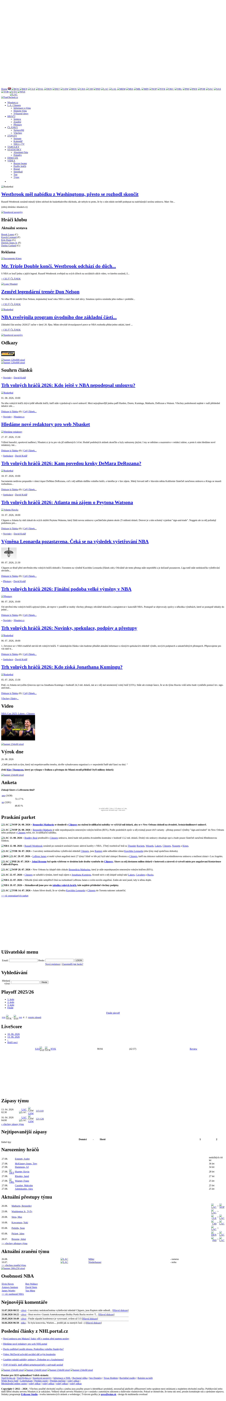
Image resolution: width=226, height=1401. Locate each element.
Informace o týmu (22, 108)
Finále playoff (113, 1013)
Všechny (18, 133)
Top (15, 174)
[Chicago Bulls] (89, 89)
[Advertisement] (93, 22)
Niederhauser (94, 1262)
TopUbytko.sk (8, 1378)
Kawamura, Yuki (20, 1222)
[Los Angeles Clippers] (105, 89)
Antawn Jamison (10, 1287)
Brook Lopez (7, 234)
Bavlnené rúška (79, 1378)
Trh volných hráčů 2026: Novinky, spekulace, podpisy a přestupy (69, 628)
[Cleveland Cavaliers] (31, 89)
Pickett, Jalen (18, 1233)
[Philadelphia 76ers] (186, 89)
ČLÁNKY (12, 127)
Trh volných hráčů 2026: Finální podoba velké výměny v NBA (66, 589)
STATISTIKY (14, 149)
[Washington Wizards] (21, 91)
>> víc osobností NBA (13, 1294)
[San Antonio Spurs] (217, 89)
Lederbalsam (26, 1380)
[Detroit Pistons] (56, 89)
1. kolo (10, 999)
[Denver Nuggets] (48, 89)
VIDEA (11, 160)
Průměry (18, 155)
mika (23, 1322)
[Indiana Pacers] (96, 89)
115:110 (40, 1111)
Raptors (98, 851)
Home (4, 89)
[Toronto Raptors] (5, 91)
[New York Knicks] (161, 89)
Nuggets (176, 846)
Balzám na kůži (145, 1378)
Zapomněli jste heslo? (72, 964)
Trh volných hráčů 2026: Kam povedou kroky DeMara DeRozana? (71, 463)
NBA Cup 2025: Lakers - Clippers (18, 713)
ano (3, 795)
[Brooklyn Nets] (23, 89)
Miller (91, 1259)
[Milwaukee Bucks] (137, 89)
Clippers (72, 824)
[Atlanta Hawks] (9, 89)
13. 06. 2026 (13, 1037)
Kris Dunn (6, 240)
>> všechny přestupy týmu (14, 1243)
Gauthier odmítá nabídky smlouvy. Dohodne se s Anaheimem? (33, 1359)
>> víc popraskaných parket (14, 895)
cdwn (23, 1310)
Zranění (17, 122)
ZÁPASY (12, 135)
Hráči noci (12, 1042)
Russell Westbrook (33, 846)
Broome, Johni (19, 1239)
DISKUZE (12, 158)
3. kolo (10, 1005)
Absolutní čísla (21, 152)
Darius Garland (8, 245)
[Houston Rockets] (73, 89)
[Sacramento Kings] (209, 89)
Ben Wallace (31, 1284)
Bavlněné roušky (127, 1378)
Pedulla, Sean (18, 1228)
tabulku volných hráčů (64, 885)
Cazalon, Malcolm (24, 1185)
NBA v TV (19, 144)
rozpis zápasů (34, 1017)
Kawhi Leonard (9, 237)
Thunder (132, 846)
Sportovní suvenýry (42, 1378)
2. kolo (10, 1002)
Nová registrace (52, 964)
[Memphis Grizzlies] (121, 89)
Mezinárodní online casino (14, 1383)
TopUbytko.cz (24, 1378)
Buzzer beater (20, 163)
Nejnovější (19, 130)
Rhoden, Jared (22, 1176)
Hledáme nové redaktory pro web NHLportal (25, 1344)
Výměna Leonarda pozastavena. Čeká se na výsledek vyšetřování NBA (75, 541)
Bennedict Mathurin (43, 824)
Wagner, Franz (22, 1181)
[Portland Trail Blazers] (201, 89)
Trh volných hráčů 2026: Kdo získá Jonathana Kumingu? (62, 667)
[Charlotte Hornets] (81, 89)
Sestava (17, 119)
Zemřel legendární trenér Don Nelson (40, 291)
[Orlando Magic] (178, 89)
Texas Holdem (111, 1378)
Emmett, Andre (22, 1159)
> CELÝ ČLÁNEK (11, 278)
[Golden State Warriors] (64, 89)
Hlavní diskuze (120, 1310)
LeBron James (39, 856)
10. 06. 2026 (13, 1034)
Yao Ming (30, 1290)
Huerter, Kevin (22, 1171)
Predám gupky (41, 1380)
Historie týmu (20, 111)
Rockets (141, 846)
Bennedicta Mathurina (79, 869)
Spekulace (8, 455)
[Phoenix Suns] (193, 89)
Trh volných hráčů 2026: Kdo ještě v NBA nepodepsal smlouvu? (68, 385)
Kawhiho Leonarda (133, 851)
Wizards (150, 846)
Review (193, 1049)
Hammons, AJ (22, 1167)
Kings (185, 846)
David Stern (31, 1287)
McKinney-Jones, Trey (26, 1163)
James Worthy (8, 1290)
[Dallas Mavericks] (40, 89)
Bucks (150, 874)
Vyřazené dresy (21, 113)
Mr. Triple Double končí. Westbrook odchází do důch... (58, 266)
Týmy (16, 177)
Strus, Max (17, 1217)
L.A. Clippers (14, 105)
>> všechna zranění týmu (14, 1265)
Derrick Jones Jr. (9, 242)
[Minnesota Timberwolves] (145, 89)
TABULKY (13, 146)
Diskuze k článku (9, 411)
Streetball (18, 171)
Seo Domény (95, 1378)
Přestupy (18, 124)
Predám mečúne (58, 1380)
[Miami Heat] (129, 89)
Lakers (158, 846)
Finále (10, 1007)
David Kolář (20, 377)
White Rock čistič (9, 1380)
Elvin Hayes (8, 1284)
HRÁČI (11, 116)
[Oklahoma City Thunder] (170, 89)
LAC (24, 1109)
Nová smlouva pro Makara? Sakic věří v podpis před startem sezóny (36, 1338)
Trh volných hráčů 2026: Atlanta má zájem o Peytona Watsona (67, 502)
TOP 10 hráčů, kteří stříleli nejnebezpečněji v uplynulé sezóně (33, 1364)
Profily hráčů (20, 166)
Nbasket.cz (12, 102)
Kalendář (18, 141)
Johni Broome (39, 861)
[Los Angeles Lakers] (113, 89)
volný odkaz (73, 1380)
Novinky (7, 377)
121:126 (40, 1119)
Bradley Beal (30, 838)
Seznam (17, 138)
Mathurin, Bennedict (22, 1206)
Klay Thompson (15, 769)
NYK (4, 1017)
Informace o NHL (62, 1378)
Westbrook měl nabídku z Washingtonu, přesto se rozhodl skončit (70, 194)
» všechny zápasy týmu (12, 1124)
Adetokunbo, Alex (24, 1189)
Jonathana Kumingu (81, 874)
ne (3, 802)
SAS (20, 1017)
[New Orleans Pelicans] (153, 89)
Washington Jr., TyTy (22, 1211)
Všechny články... (10, 698)
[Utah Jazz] (13, 91)
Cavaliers (140, 874)
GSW (31, 1113)
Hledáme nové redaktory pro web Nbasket (45, 424)
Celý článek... (30, 411)
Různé (17, 169)
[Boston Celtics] (15, 89)
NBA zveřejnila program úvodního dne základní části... (59, 317)
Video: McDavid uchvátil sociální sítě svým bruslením (29, 1354)
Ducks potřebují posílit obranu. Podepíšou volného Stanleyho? (33, 1349)
